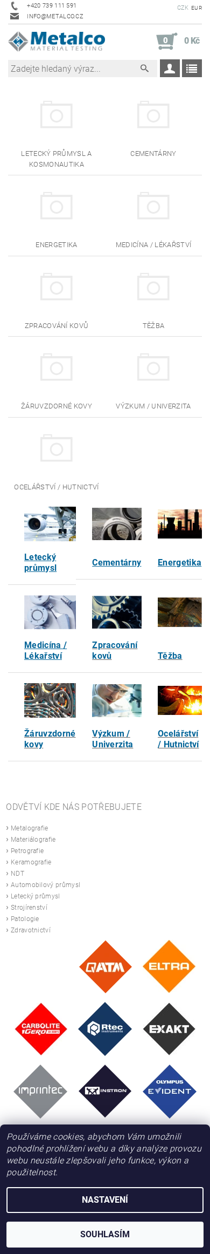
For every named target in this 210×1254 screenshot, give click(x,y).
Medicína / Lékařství (45, 650)
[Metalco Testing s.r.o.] (56, 42)
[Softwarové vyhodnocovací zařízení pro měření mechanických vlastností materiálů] (40, 1091)
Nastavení (105, 1200)
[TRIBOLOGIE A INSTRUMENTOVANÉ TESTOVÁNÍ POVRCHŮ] (105, 1028)
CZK (183, 7)
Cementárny (116, 562)
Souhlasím (105, 1234)
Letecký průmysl (40, 562)
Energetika (179, 562)
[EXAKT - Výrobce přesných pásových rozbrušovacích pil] (169, 1028)
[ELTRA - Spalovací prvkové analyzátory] (169, 966)
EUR (196, 8)
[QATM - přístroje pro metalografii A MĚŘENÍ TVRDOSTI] (105, 966)
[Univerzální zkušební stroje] (105, 1091)
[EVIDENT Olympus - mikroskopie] (170, 1091)
